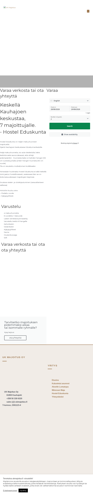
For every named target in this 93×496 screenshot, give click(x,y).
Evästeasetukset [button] (10, 490)
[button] (88, 11)
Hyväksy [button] (23, 490)
